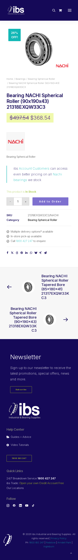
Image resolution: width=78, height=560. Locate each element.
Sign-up (16, 368)
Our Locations (15, 488)
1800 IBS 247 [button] (19, 458)
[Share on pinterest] (21, 253)
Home (10, 78)
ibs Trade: (35, 483)
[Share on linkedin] (26, 253)
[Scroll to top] (71, 553)
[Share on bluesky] (36, 253)
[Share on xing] (40, 253)
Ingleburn (49, 546)
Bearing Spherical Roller (41, 78)
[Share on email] (45, 253)
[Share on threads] (17, 253)
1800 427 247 (24, 241)
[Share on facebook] (7, 253)
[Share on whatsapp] (31, 253)
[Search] (52, 10)
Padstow (51, 542)
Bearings (21, 78)
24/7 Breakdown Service (31, 478)
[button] (69, 10)
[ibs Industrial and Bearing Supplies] (16, 10)
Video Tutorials (20, 445)
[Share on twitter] (12, 253)
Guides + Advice (21, 437)
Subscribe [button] (21, 390)
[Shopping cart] (59, 10)
